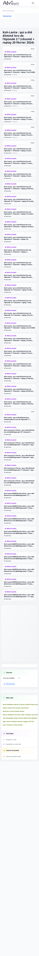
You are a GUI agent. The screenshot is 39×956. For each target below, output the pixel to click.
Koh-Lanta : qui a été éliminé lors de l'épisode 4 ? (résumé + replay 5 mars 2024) (17, 366)
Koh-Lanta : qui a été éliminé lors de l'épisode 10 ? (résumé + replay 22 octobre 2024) (19, 201)
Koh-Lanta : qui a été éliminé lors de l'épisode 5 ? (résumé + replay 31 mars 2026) (18, 88)
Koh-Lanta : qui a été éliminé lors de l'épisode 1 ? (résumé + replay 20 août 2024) (18, 277)
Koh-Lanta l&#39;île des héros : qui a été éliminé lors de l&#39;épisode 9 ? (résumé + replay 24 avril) (19, 508)
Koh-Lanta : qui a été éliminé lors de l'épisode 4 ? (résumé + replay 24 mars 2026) (18, 104)
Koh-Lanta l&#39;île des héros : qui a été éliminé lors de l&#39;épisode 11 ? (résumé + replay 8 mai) (19, 495)
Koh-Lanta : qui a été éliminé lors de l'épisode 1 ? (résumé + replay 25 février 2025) (18, 189)
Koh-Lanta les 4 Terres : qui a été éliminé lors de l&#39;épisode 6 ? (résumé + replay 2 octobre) (19, 457)
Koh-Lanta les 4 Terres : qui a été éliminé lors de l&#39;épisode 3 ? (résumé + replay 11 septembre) (19, 470)
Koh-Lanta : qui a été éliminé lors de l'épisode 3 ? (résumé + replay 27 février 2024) (18, 378)
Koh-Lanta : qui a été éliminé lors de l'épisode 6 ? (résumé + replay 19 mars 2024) (18, 340)
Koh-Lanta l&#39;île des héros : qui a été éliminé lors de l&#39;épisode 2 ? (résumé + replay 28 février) (19, 584)
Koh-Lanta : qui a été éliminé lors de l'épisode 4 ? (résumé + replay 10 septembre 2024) (17, 239)
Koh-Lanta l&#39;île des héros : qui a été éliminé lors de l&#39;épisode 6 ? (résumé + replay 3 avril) (19, 533)
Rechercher (7, 16)
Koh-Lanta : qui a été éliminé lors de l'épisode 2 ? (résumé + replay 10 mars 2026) (18, 135)
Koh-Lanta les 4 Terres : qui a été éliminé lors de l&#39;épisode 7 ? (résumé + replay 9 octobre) (19, 445)
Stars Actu (8, 59)
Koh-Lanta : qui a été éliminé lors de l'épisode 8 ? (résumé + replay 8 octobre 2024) (18, 226)
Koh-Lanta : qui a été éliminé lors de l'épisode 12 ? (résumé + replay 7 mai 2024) (17, 302)
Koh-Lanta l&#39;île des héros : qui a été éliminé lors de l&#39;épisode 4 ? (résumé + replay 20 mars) (19, 559)
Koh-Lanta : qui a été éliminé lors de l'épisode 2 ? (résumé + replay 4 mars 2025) (17, 176)
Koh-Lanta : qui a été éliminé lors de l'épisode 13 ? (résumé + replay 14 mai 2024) (18, 290)
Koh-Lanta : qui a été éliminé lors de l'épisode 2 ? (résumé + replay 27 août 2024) (18, 264)
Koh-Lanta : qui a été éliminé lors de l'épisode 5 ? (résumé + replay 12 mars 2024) (18, 353)
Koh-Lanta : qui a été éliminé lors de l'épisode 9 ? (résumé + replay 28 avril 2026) (18, 56)
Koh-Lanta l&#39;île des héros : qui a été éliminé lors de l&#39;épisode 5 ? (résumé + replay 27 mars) (19, 546)
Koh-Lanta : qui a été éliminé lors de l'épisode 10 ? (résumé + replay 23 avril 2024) (18, 315)
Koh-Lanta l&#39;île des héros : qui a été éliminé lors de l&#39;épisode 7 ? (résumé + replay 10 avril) (19, 521)
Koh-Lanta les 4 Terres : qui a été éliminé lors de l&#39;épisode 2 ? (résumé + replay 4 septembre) (19, 483)
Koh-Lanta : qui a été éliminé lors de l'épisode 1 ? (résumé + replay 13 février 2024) (18, 404)
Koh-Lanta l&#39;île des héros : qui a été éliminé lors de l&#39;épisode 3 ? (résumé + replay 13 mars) (19, 571)
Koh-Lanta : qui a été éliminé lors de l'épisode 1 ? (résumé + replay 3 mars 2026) (17, 151)
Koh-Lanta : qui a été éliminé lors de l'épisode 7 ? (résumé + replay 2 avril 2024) (19, 327)
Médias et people (11, 52)
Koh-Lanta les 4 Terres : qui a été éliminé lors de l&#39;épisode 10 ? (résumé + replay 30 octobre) (19, 432)
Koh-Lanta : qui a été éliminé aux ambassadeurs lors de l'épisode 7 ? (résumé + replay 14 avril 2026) (17, 419)
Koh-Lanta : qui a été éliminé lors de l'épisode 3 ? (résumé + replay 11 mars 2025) (18, 163)
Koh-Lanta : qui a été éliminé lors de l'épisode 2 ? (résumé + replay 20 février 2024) (18, 391)
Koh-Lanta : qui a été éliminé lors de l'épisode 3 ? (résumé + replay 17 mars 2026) (18, 119)
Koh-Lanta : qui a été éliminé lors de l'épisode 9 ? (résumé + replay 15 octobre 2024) (19, 214)
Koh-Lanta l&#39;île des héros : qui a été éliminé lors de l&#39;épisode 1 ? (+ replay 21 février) (19, 596)
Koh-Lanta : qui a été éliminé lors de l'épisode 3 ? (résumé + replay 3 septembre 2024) (17, 252)
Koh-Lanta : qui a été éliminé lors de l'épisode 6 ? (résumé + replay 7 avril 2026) (19, 71)
